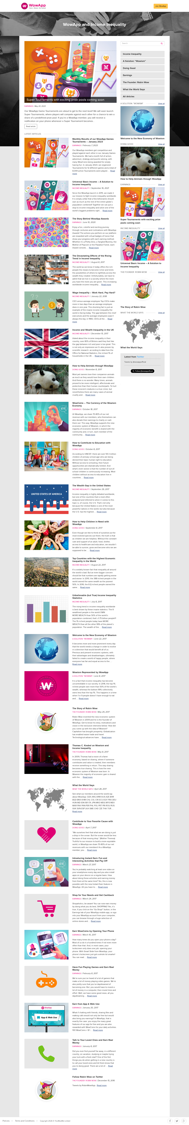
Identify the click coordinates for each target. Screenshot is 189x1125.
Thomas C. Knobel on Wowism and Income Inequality (90, 747)
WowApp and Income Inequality (94, 24)
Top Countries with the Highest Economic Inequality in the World (93, 560)
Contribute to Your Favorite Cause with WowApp (92, 823)
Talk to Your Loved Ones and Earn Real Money (92, 1041)
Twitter (176, 1121)
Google (183, 1121)
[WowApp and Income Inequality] (33, 6)
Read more (107, 211)
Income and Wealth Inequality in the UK (93, 330)
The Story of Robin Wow (84, 708)
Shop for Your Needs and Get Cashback (93, 895)
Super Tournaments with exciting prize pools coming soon (65, 100)
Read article (30, 126)
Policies (6, 1121)
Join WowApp (160, 6)
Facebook (170, 1121)
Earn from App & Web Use (86, 1004)
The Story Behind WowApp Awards (90, 218)
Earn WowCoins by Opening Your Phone (93, 931)
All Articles (128, 96)
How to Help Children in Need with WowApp (90, 523)
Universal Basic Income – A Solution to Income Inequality (92, 183)
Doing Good (78, 370)
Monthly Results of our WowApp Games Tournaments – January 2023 (93, 140)
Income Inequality (81, 188)
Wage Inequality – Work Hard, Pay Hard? (93, 292)
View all (161, 104)
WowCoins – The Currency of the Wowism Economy (94, 404)
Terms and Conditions (24, 1121)
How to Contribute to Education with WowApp (91, 444)
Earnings (28, 106)
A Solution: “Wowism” (134, 61)
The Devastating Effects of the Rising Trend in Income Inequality (91, 257)
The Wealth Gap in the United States (91, 485)
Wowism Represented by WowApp (90, 672)
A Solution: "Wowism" (82, 639)
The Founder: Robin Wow (84, 712)
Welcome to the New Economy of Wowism (94, 635)
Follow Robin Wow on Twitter (87, 1077)
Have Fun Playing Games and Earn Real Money (93, 968)
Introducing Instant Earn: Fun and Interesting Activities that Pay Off (89, 859)
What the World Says (83, 785)
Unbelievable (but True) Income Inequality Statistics (94, 597)
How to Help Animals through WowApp (92, 365)
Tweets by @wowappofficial (135, 362)
